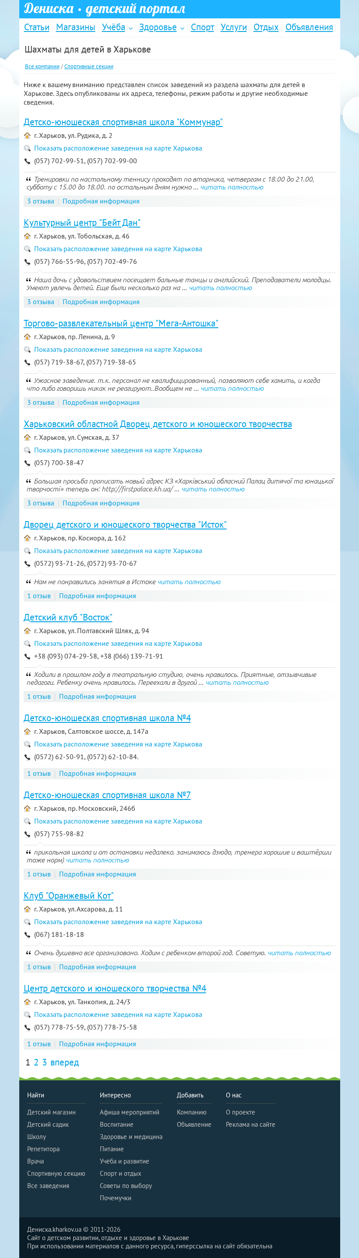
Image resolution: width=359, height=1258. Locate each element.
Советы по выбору (126, 1185)
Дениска (105, 8)
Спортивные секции (88, 66)
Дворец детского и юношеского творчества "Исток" (125, 524)
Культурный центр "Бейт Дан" (82, 222)
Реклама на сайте (250, 1124)
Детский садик (48, 1124)
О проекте (240, 1112)
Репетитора (43, 1149)
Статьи (36, 27)
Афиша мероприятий (129, 1112)
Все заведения (48, 1185)
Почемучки (115, 1198)
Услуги (234, 27)
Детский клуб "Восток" (68, 617)
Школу (36, 1136)
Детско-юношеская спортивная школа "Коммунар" (123, 122)
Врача (35, 1161)
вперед (64, 1062)
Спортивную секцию (56, 1173)
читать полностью (231, 187)
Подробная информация (101, 200)
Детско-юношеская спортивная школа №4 (107, 718)
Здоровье (158, 27)
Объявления (309, 27)
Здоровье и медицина (131, 1136)
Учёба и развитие (124, 1161)
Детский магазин (51, 1112)
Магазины (75, 27)
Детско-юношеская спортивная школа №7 (107, 795)
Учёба (113, 27)
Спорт (202, 27)
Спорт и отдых (120, 1173)
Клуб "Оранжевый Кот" (69, 895)
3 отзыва (40, 200)
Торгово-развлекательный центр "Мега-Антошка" (121, 323)
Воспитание (117, 1124)
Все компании (42, 66)
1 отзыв (39, 595)
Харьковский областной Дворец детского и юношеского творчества (158, 424)
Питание (112, 1149)
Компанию (192, 1112)
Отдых (266, 27)
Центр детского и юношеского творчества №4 (115, 988)
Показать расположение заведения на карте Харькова (118, 148)
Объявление (194, 1124)
